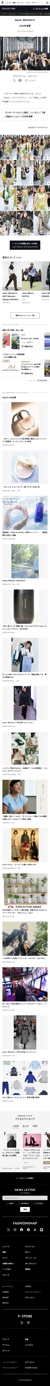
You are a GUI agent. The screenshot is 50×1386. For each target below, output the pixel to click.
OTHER (40, 1203)
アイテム (5, 1345)
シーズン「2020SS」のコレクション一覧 (30, 13)
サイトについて (7, 1286)
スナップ (5, 1275)
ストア (28, 2)
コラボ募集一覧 (10, 357)
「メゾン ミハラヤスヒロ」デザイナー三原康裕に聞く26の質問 (11, 1152)
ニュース (8, 2)
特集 (14, 2)
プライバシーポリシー (33, 1292)
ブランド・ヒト (37, 2)
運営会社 (5, 1303)
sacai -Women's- (25, 20)
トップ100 (6, 1269)
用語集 (27, 1269)
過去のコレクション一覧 (25, 315)
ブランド (5, 1339)
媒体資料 (5, 1297)
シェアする (31, 80)
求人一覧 (19, 330)
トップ (4, 13)
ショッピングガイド (9, 1362)
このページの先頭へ (26, 1178)
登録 (25, 1209)
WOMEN (25, 1203)
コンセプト (29, 1345)
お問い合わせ (29, 1297)
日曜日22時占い (8, 1263)
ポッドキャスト (31, 1263)
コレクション (12, 13)
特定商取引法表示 (31, 1368)
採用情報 (5, 1292)
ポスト (27, 1252)
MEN (12, 1203)
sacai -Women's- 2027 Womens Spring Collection (10, 296)
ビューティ (20, 2)
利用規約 (28, 1286)
